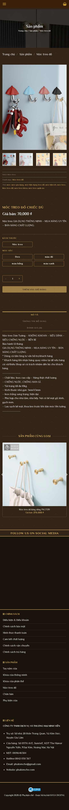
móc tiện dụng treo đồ (35, 185)
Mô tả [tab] (34, 314)
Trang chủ (22, 31)
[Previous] (8, 107)
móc (9, 185)
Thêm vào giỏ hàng (34, 289)
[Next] (61, 107)
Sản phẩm (33, 31)
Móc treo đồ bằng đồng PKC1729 (34, 509)
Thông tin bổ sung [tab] (34, 321)
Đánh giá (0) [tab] (34, 328)
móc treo (61, 185)
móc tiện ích (51, 185)
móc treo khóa (21, 188)
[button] (4, 4)
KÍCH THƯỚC (9, 238)
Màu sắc (7, 251)
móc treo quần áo (36, 188)
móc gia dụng (18, 185)
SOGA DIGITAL (57, 795)
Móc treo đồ (45, 31)
